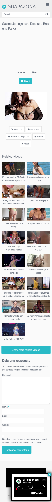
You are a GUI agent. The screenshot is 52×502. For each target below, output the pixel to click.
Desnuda (18, 129)
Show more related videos (26, 349)
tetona (40, 136)
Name (5, 406)
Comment (6, 374)
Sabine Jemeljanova (20, 136)
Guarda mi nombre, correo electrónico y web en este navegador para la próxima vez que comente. (25, 440)
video (26, 143)
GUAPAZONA (21, 6)
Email (5, 415)
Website (5, 424)
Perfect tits (34, 129)
